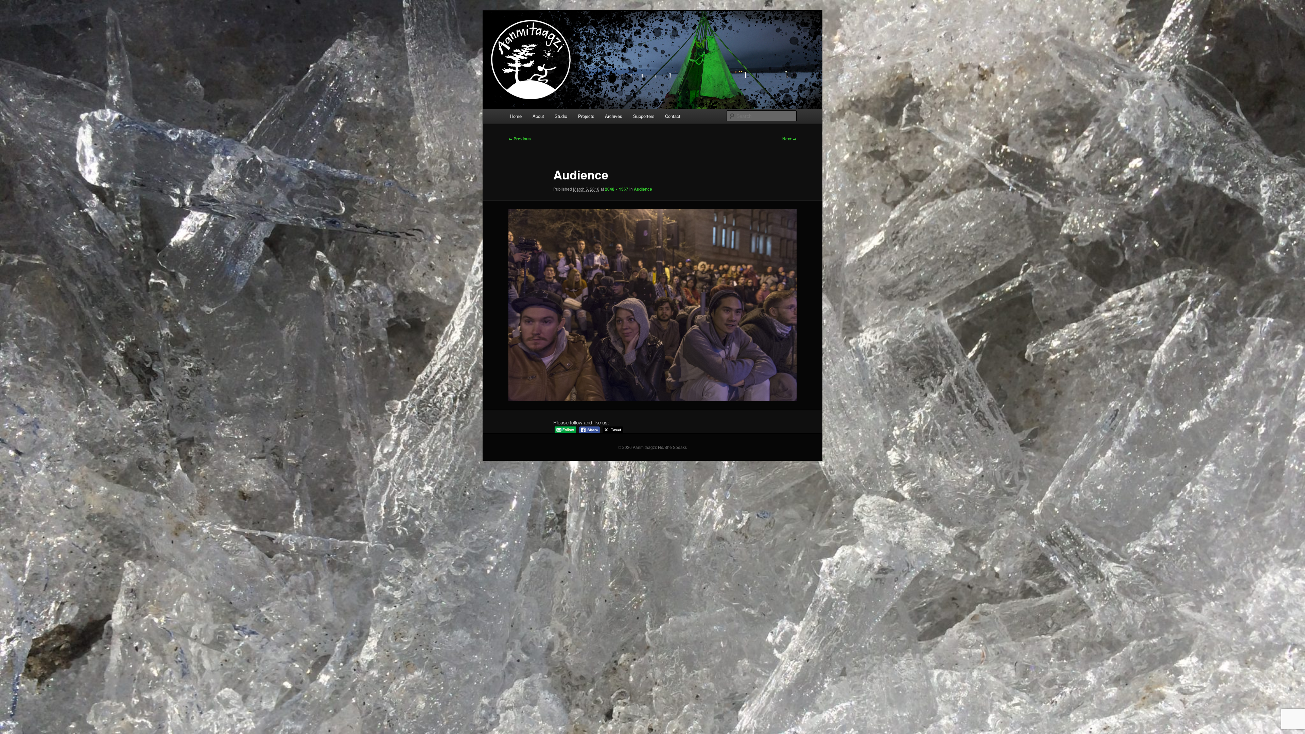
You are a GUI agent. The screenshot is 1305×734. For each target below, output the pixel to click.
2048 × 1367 (616, 189)
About (538, 116)
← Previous (519, 139)
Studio (561, 116)
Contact (672, 116)
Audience (643, 189)
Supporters (644, 116)
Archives (613, 116)
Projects (586, 116)
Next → (789, 139)
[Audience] (652, 305)
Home (516, 116)
